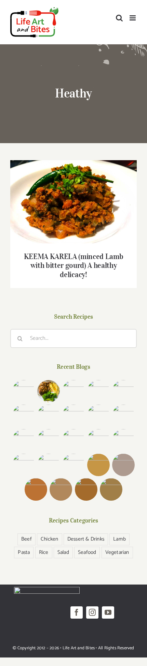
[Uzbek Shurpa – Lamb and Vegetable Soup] (73, 440)
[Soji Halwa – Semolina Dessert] (73, 465)
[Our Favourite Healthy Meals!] (23, 465)
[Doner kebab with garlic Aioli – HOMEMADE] (73, 391)
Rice (44, 552)
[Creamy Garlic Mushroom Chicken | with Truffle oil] (48, 391)
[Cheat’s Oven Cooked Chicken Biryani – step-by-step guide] (23, 416)
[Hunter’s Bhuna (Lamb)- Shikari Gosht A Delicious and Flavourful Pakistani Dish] (48, 416)
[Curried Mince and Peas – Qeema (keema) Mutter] (123, 440)
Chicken (49, 539)
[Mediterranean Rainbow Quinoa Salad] (73, 416)
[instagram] (92, 612)
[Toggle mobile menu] (133, 17)
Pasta (24, 552)
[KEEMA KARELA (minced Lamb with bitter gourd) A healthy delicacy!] (48, 440)
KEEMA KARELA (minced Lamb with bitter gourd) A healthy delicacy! (73, 192)
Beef (26, 539)
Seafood (87, 552)
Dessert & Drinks (85, 539)
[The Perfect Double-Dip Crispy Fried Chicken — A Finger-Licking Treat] (23, 391)
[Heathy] (73, 201)
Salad (63, 552)
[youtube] (108, 612)
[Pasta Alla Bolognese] (111, 489)
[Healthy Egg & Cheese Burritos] (61, 489)
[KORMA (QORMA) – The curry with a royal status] (48, 465)
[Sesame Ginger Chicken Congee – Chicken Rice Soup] (123, 391)
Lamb (119, 539)
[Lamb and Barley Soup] (36, 489)
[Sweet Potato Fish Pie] (86, 489)
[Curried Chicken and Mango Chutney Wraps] (98, 465)
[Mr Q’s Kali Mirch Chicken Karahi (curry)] (98, 440)
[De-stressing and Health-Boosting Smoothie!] (123, 465)
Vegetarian (117, 552)
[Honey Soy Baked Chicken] (98, 416)
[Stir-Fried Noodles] (23, 440)
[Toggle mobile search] (119, 17)
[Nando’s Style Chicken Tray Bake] (123, 416)
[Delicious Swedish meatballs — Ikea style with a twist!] (98, 391)
